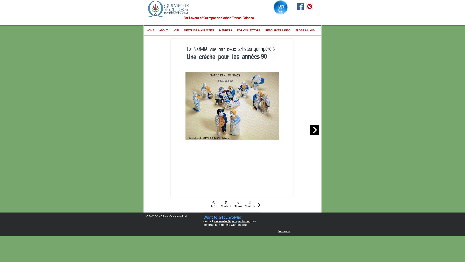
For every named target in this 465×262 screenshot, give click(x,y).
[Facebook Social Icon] (300, 6)
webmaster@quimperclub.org (233, 221)
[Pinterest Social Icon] (309, 6)
